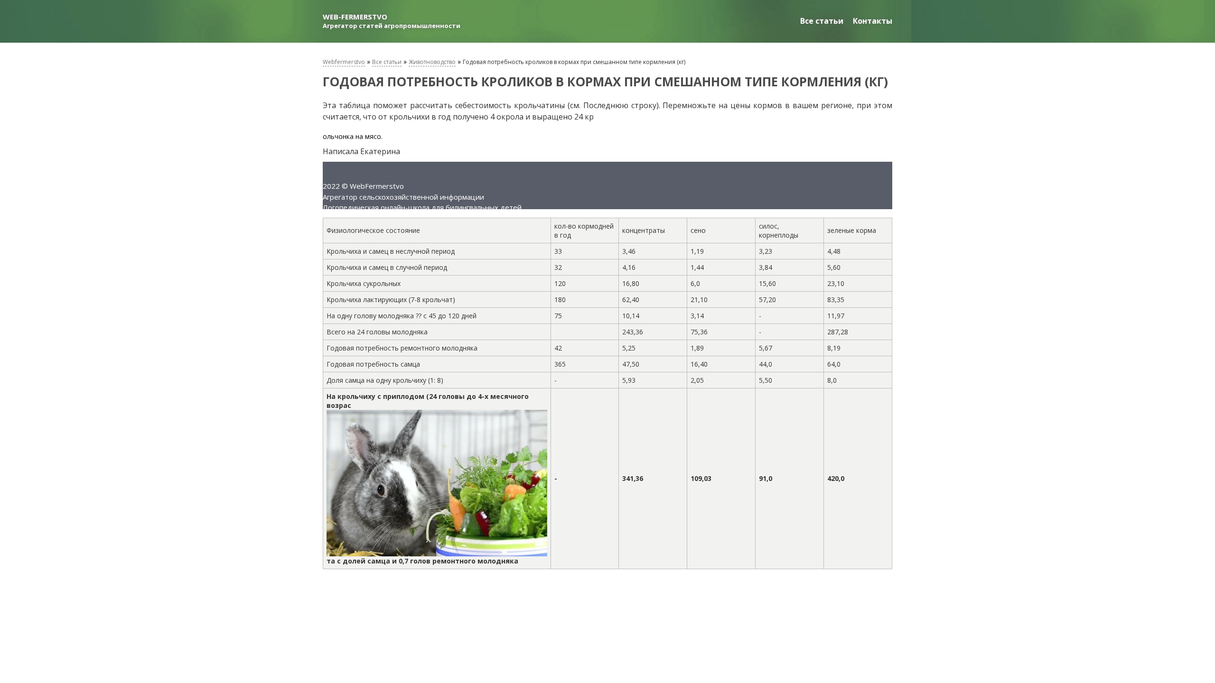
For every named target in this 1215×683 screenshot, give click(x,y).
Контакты (872, 21)
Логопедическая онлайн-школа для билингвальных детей (422, 207)
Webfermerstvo (344, 62)
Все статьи (821, 21)
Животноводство (432, 62)
